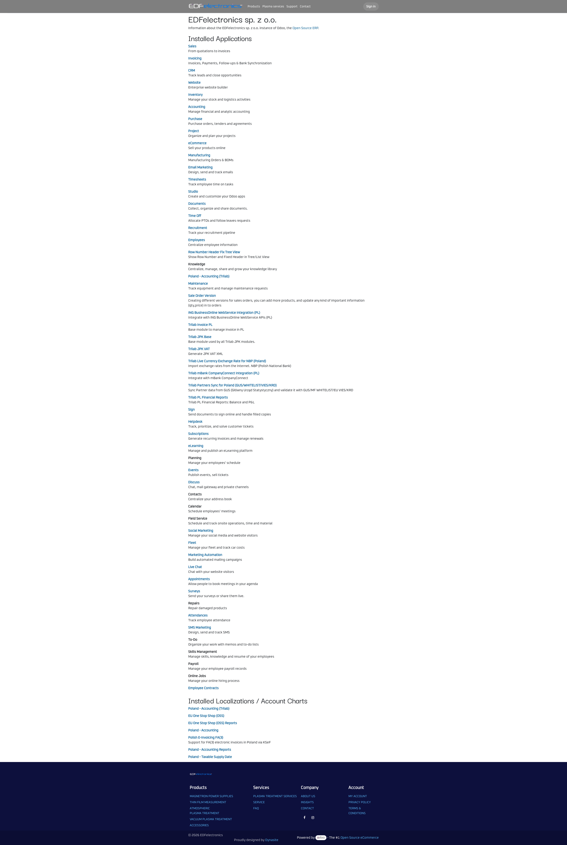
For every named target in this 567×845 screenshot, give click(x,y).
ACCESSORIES (199, 825)
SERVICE (259, 802)
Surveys (194, 591)
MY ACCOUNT (357, 796)
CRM (191, 70)
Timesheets (197, 179)
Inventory (195, 94)
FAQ (256, 808)
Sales (192, 46)
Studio (193, 191)
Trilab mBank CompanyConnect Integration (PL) (223, 373)
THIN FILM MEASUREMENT (208, 802)
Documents (197, 203)
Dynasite (271, 840)
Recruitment (197, 228)
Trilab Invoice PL (200, 325)
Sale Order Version (202, 295)
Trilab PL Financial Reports (208, 397)
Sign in (371, 6)
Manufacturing (199, 155)
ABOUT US (308, 796)
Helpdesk (195, 421)
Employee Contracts (203, 688)
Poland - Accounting (203, 730)
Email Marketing (200, 167)
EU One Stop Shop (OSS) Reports (212, 723)
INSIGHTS (307, 802)
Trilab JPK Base (199, 337)
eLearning (195, 446)
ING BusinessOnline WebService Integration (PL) (224, 312)
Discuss (194, 482)
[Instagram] (312, 817)
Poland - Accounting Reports (209, 749)
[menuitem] (253, 6)
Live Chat (195, 567)
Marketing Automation (205, 555)
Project (193, 131)
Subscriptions (198, 433)
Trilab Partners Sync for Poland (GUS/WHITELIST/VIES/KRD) (232, 385)
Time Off (194, 216)
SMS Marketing (199, 627)
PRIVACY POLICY (359, 802)
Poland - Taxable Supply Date (210, 757)
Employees (196, 240)
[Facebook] (304, 817)
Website (194, 82)
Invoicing (195, 58)
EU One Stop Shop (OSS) (206, 716)
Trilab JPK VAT (199, 349)
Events (193, 470)
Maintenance (198, 283)
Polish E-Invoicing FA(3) (205, 737)
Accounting (196, 107)
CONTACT (307, 808)
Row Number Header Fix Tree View (214, 252)
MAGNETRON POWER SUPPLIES (211, 796)
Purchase (195, 119)
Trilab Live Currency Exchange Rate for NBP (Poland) (227, 361)
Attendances (198, 615)
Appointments (199, 579)
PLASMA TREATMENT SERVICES (275, 796)
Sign (191, 409)
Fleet (192, 542)
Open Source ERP (305, 28)
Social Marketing (200, 530)
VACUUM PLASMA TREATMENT (211, 819)
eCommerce (197, 143)
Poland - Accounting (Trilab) (208, 276)
